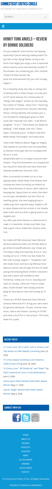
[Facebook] (16, 421)
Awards (25, 463)
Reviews (25, 443)
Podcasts (25, 447)
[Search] (45, 17)
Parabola (25, 485)
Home (25, 435)
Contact (25, 472)
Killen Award (25, 459)
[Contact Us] (35, 421)
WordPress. (37, 485)
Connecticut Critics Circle (19, 3)
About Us (25, 439)
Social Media (25, 468)
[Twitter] (26, 421)
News (25, 455)
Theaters (25, 451)
